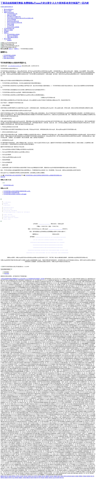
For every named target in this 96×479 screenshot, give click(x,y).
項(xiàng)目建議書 (11, 19)
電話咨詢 (6, 273)
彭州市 (58, 477)
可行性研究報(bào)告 (12, 13)
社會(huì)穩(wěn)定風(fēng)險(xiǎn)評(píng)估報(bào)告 (20, 18)
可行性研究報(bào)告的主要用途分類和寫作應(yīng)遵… (17, 191)
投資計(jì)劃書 (10, 24)
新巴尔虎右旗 (67, 476)
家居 (35, 477)
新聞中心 (6, 33)
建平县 (6, 476)
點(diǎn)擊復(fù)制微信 (5, 269)
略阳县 (2, 476)
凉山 (13, 477)
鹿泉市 (47, 476)
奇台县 (25, 476)
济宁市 (38, 477)
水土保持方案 (10, 25)
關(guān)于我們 (7, 10)
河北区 (21, 476)
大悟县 (24, 477)
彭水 (32, 476)
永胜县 (10, 476)
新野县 (2, 477)
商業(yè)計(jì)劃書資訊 (12, 35)
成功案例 (6, 31)
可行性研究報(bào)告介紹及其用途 (12, 175)
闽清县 (16, 477)
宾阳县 (46, 477)
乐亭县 (17, 476)
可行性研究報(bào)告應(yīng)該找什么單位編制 (14, 194)
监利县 (50, 477)
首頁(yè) (11, 48)
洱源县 (39, 476)
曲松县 (28, 477)
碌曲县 (20, 477)
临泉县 (73, 476)
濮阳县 (80, 476)
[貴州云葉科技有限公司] (7, 6)
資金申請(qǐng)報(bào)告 (13, 21)
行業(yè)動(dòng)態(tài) (12, 37)
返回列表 (3, 176)
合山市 (54, 477)
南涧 (58, 476)
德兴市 (32, 477)
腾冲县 (14, 476)
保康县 (55, 476)
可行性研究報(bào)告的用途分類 (11, 192)
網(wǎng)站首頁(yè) (8, 9)
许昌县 (29, 476)
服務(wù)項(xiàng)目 (9, 12)
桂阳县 (88, 476)
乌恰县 (62, 476)
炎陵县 (6, 477)
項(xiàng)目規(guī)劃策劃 (13, 27)
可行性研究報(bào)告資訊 (13, 34)
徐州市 (10, 477)
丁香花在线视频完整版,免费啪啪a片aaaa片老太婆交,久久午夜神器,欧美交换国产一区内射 (45, 3)
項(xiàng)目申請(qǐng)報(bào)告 (14, 22)
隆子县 (62, 477)
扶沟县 (51, 476)
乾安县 (42, 477)
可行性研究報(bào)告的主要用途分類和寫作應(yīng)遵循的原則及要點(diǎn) (43, 175)
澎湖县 (77, 476)
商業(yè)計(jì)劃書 (11, 15)
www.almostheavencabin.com (14, 66)
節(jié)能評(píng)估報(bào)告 (14, 16)
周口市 (43, 476)
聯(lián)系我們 (7, 38)
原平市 (36, 476)
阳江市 (92, 476)
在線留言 (9, 40)
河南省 (84, 476)
